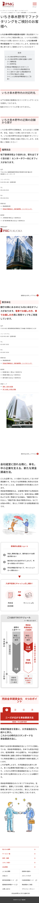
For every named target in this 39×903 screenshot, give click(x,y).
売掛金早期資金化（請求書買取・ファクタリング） (17, 209)
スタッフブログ (26, 876)
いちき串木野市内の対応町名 (16, 57)
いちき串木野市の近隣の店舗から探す (19, 59)
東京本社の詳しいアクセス (28, 454)
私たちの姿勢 (6, 849)
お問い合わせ (6, 889)
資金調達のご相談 (27, 884)
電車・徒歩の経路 (8, 386)
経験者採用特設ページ (8, 884)
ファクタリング (22, 10)
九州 (18, 12)
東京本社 (13, 64)
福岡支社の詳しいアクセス (28, 295)
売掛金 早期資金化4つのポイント (17, 67)
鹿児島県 (23, 12)
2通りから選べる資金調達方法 (20, 72)
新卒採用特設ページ (8, 880)
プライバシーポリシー (28, 889)
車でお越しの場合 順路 (9, 389)
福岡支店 (13, 61)
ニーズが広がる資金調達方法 (20, 69)
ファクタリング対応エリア (8, 12)
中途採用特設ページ (28, 880)
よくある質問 (6, 871)
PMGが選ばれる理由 (17, 74)
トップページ (4, 10)
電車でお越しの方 (24, 310)
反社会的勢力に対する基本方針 (21, 893)
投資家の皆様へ (26, 871)
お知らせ (5, 876)
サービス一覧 (13, 10)
